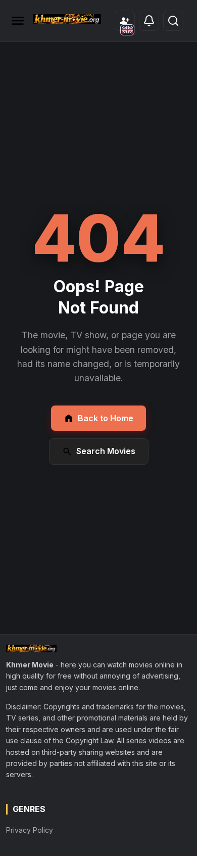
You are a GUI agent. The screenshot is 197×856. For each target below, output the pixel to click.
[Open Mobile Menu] (18, 21)
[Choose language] (127, 29)
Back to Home (105, 418)
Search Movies (105, 451)
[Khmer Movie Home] (67, 19)
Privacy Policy (29, 830)
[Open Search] (173, 21)
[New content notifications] (149, 21)
